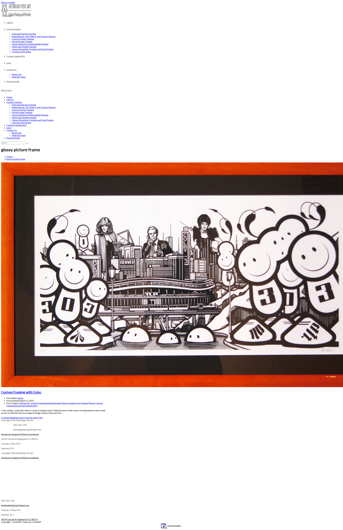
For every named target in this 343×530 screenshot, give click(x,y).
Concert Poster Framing (23, 110)
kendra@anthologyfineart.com (15, 505)
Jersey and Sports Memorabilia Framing (30, 115)
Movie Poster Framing (22, 112)
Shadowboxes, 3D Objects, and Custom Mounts (34, 107)
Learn (9, 127)
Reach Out (16, 132)
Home (9, 97)
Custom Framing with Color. (21, 392)
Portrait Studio (13, 138)
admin (20, 398)
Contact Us (11, 130)
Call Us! (10, 99)
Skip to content (8, 2)
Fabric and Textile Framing (24, 117)
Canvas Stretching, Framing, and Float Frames (32, 120)
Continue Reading (22, 417)
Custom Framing (14, 102)
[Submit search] (27, 143)
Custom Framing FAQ (16, 125)
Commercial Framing (21, 122)
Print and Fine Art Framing (24, 104)
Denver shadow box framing (75, 403)
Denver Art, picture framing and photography (40, 403)
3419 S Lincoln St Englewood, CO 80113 (19, 519)
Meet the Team (19, 135)
